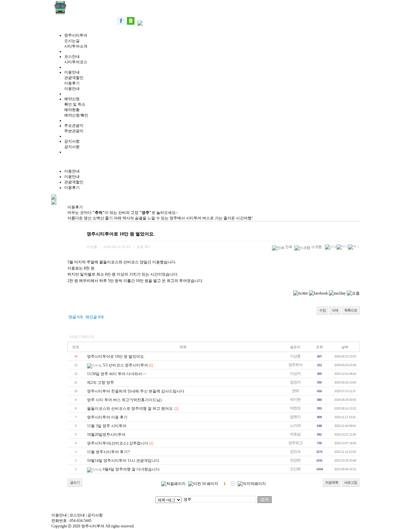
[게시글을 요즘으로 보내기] (353, 293)
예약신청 (72, 99)
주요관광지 (73, 125)
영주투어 (295, 365)
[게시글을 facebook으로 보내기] (318, 293)
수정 (322, 310)
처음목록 (331, 482)
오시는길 (72, 41)
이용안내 (72, 72)
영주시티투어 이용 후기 (107, 417)
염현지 (295, 417)
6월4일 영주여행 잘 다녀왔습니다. (132, 469)
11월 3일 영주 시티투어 (107, 426)
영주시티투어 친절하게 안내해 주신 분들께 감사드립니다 (135, 391)
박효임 (295, 434)
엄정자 (295, 382)
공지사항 (72, 141)
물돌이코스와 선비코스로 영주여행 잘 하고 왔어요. (130, 408)
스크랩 (316, 247)
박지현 (295, 399)
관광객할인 (73, 77)
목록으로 (350, 310)
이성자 (295, 373)
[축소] (354, 247)
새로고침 (350, 482)
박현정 (295, 408)
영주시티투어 (75, 35)
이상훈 (295, 356)
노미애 (295, 425)
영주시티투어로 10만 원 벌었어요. (116, 356)
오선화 (295, 469)
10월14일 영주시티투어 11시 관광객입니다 (123, 460)
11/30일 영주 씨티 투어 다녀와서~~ (116, 374)
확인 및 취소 (74, 104)
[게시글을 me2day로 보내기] (337, 293)
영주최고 (295, 443)
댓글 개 (75, 317)
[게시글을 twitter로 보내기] (300, 293)
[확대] (342, 247)
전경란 (295, 460)
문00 (295, 391)
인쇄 (288, 247)
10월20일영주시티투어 (106, 434)
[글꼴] (331, 247)
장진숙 (295, 451)
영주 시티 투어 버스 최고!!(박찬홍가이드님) (124, 400)
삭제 (335, 310)
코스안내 (72, 56)
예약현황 (72, 110)
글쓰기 (75, 482)
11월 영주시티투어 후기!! (108, 452)
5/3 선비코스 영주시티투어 (125, 365)
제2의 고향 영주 (100, 382)
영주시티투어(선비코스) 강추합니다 (117, 443)
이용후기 (72, 83)
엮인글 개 (94, 317)
